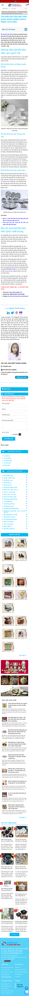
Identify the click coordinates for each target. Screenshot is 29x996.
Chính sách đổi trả (5, 969)
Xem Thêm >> (22, 655)
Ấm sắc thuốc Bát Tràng (10, 519)
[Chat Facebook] (26, 988)
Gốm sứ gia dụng (8, 524)
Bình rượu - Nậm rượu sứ (11, 489)
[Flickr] (21, 312)
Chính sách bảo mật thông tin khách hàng (6, 977)
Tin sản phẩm (7, 458)
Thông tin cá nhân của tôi (7, 990)
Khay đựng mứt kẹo (9, 503)
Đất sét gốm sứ (8, 526)
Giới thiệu (17, 967)
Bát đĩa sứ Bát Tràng (9, 478)
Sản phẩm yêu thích (6, 986)
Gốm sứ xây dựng (9, 521)
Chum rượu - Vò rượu (10, 494)
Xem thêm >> (14, 934)
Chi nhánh (17, 976)
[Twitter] (12, 312)
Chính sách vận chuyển (7, 972)
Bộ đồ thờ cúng (8, 480)
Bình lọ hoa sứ (8, 485)
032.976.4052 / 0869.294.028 (8, 1)
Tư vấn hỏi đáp (8, 460)
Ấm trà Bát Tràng (8, 475)
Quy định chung (5, 974)
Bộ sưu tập (7, 465)
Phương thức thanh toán (7, 967)
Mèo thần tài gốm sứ (9, 528)
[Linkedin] (8, 312)
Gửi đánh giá (8, 439)
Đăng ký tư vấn (21, 377)
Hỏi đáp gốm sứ (19, 974)
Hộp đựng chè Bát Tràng (10, 499)
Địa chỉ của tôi (4, 988)
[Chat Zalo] (26, 992)
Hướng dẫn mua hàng (20, 969)
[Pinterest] (17, 312)
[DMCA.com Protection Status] (6, 960)
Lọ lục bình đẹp (8, 501)
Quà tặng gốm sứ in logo (10, 514)
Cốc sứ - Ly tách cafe (9, 492)
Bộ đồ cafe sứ (7, 482)
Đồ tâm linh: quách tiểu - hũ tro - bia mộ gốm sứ (14, 511)
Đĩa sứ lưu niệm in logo (10, 496)
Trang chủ (4, 11)
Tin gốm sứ (7, 456)
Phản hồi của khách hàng (21, 972)
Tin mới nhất (7, 463)
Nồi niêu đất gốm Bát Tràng (11, 508)
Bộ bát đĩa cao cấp (12, 11)
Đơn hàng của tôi (5, 984)
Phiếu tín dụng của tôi (6, 993)
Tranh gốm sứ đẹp (9, 506)
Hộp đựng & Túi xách (9, 517)
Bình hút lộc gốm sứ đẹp (10, 487)
